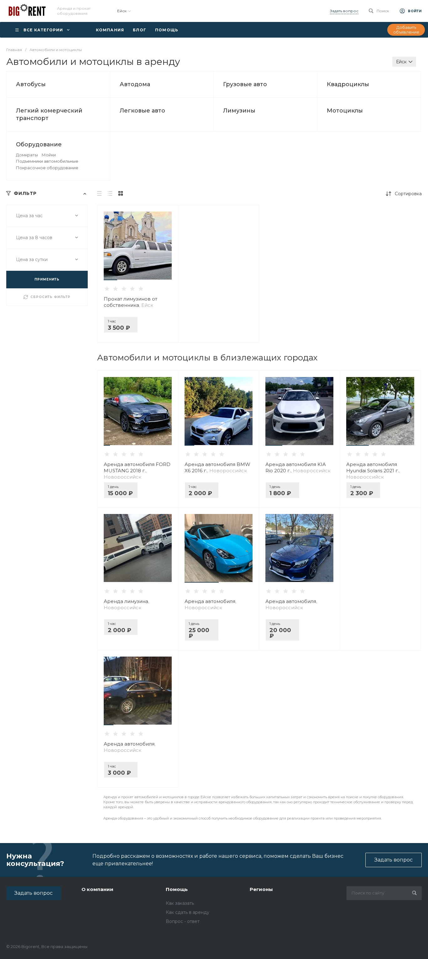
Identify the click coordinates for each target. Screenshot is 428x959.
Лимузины (239, 110)
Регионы (261, 889)
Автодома (135, 84)
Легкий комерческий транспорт (49, 114)
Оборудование (39, 144)
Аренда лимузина (126, 604)
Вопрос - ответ (183, 921)
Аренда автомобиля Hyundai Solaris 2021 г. (373, 470)
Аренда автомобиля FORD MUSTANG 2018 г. (137, 470)
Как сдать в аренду (187, 912)
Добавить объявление (406, 29)
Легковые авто (142, 110)
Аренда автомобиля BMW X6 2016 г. (217, 467)
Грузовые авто (245, 84)
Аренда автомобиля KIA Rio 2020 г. (298, 467)
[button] (107, 445)
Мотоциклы (345, 110)
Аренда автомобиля (210, 604)
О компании (97, 889)
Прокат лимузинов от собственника (130, 302)
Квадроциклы (348, 84)
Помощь (177, 889)
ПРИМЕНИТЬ (47, 279)
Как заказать (180, 903)
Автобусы (31, 84)
